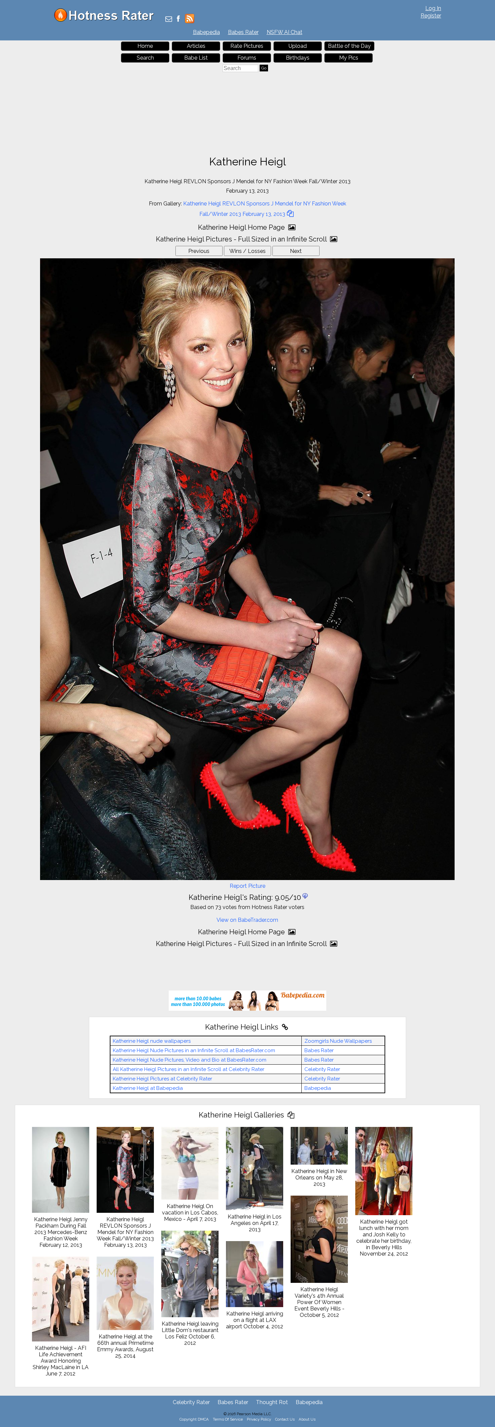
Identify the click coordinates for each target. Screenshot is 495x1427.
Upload (298, 46)
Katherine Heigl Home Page (242, 227)
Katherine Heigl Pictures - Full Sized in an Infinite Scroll (242, 239)
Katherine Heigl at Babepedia (148, 1088)
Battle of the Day (349, 46)
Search (145, 58)
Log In (433, 8)
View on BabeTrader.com (247, 920)
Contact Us (285, 1419)
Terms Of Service (228, 1419)
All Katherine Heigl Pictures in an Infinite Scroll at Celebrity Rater (188, 1069)
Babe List (196, 58)
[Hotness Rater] (106, 20)
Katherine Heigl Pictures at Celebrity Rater (162, 1079)
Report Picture (247, 886)
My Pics (348, 58)
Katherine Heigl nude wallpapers (152, 1041)
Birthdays (297, 58)
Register (431, 15)
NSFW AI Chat (284, 32)
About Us (307, 1419)
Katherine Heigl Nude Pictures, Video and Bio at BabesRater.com (189, 1060)
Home (145, 46)
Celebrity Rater (322, 1069)
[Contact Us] (169, 19)
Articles (196, 46)
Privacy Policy (259, 1419)
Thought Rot (272, 1402)
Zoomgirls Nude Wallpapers (338, 1041)
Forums (246, 58)
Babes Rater (243, 32)
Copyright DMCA (194, 1419)
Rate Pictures (246, 46)
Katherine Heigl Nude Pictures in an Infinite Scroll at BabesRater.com (194, 1050)
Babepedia (206, 32)
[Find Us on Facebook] (178, 19)
